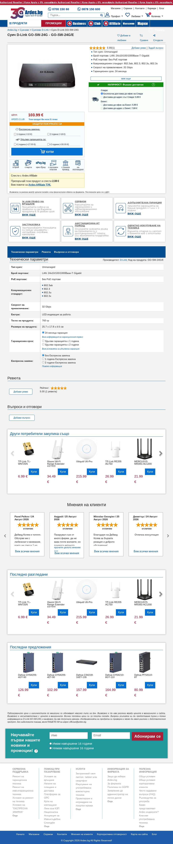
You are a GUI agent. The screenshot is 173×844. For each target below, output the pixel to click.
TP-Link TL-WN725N (24, 462)
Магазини (115, 8)
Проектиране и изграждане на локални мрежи (84, 802)
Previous (12, 453)
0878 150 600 (91, 9)
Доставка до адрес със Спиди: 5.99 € (122, 97)
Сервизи (128, 8)
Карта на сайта (139, 834)
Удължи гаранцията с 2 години (61, 344)
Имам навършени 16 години (72, 743)
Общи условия (147, 776)
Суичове (24, 29)
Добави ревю (139, 47)
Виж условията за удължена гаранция (60, 349)
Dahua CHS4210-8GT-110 (114, 676)
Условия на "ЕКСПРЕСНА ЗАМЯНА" (20, 808)
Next (161, 453)
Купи (34, 471)
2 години (57, 134)
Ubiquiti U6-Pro (84, 461)
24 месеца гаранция (56, 332)
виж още (126, 78)
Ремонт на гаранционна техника (20, 780)
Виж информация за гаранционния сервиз (62, 337)
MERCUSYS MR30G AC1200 (143, 462)
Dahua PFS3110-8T (143, 676)
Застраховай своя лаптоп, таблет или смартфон (86, 777)
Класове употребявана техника (147, 819)
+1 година (26, 144)
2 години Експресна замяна (60, 362)
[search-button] (101, 15)
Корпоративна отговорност (112, 834)
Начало (20, 834)
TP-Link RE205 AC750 (113, 462)
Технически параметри (24, 252)
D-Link (123, 260)
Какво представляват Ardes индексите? (149, 808)
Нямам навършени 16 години (73, 748)
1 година (24, 134)
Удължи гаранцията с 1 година (61, 341)
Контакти (139, 8)
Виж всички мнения (27, 551)
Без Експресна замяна (57, 355)
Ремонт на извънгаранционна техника (23, 791)
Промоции (53, 23)
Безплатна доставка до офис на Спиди (123, 94)
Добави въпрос (22, 417)
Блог (161, 8)
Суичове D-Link (40, 29)
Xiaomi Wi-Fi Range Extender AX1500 (56, 464)
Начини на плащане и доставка (50, 787)
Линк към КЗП (51, 808)
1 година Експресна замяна (60, 359)
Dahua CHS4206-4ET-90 (56, 676)
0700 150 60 (60, 9)
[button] (114, 16)
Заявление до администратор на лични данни (117, 794)
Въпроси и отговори (66, 252)
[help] (36, 750)
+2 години (59, 144)
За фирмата (114, 783)
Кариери (152, 8)
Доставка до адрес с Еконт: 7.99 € (120, 108)
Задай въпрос (156, 47)
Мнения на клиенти (82, 834)
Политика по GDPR (118, 787)
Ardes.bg (12, 29)
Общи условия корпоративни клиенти (147, 783)
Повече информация (52, 366)
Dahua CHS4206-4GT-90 (27, 676)
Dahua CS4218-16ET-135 (84, 676)
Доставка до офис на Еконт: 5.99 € (120, 105)
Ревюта (46, 252)
